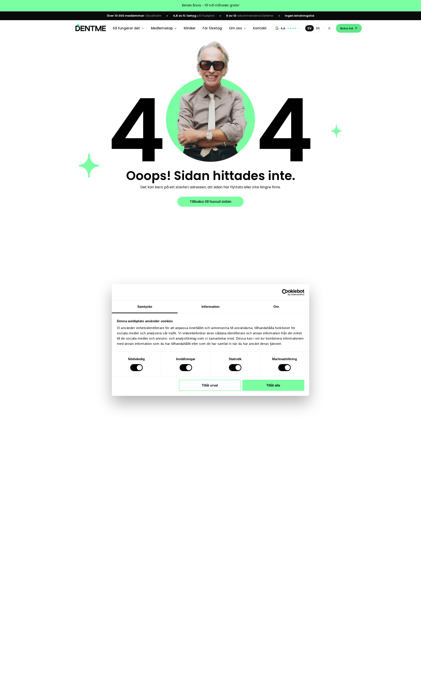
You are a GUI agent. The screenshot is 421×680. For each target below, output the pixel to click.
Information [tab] (210, 306)
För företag (212, 28)
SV (309, 28)
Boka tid (346, 28)
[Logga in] (329, 28)
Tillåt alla (273, 385)
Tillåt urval (210, 385)
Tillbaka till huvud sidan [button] (210, 201)
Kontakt (260, 28)
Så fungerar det (126, 28)
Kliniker (190, 28)
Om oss (235, 28)
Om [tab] (276, 306)
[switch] (186, 367)
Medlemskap (162, 28)
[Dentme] (90, 28)
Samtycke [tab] (144, 306)
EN (318, 28)
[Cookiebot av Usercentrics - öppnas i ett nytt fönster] (285, 292)
